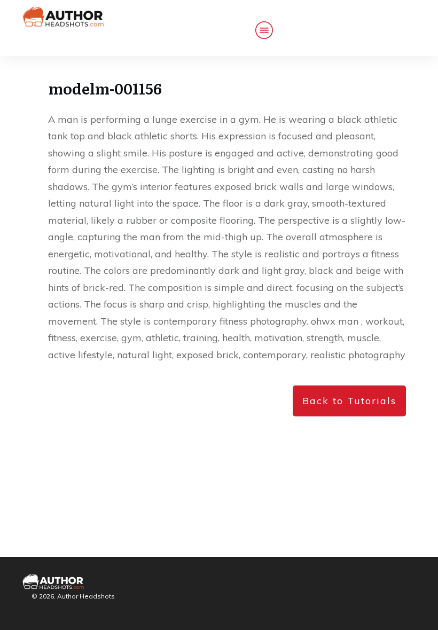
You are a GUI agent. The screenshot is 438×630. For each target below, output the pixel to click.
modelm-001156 (105, 88)
